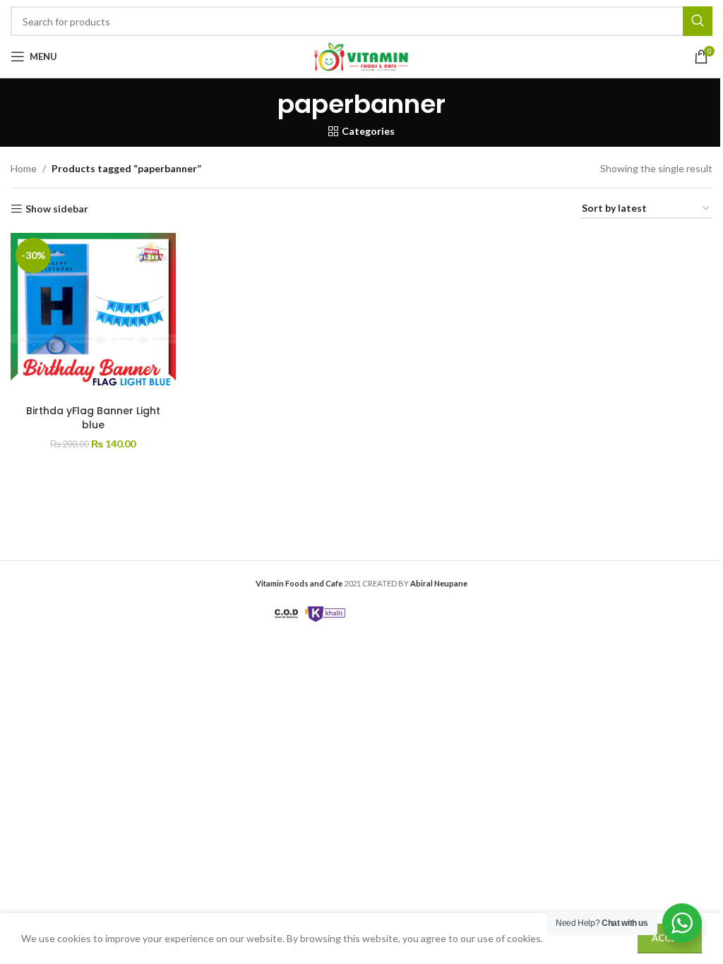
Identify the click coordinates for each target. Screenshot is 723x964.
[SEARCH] (697, 21)
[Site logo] (361, 55)
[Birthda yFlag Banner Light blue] (93, 315)
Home (24, 168)
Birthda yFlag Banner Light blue (93, 418)
